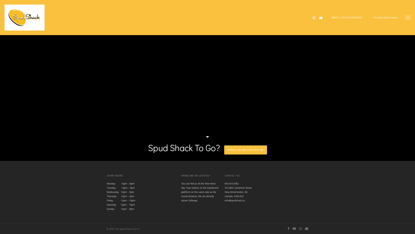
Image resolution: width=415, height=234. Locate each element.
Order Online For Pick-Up (246, 150)
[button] (408, 17)
